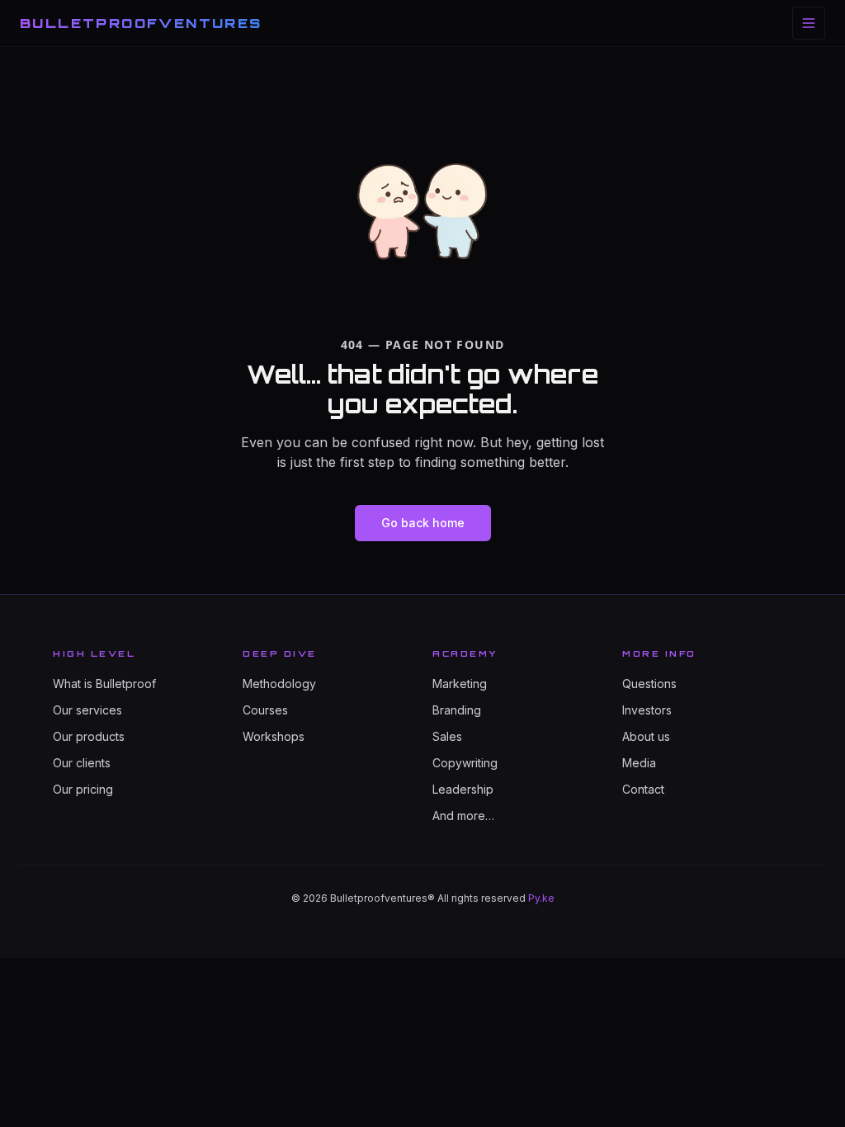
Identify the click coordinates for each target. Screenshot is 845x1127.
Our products (89, 736)
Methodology (279, 684)
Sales (447, 736)
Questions (649, 684)
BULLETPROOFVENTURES (141, 23)
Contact (643, 789)
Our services (87, 710)
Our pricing (83, 789)
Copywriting (465, 763)
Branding (456, 710)
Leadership (462, 789)
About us (646, 736)
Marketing (459, 684)
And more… (463, 816)
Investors (647, 710)
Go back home (423, 523)
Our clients (82, 763)
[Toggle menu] (808, 23)
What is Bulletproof (104, 684)
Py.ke (541, 898)
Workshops (273, 736)
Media (639, 763)
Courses (265, 710)
